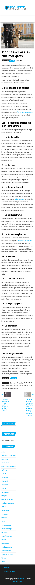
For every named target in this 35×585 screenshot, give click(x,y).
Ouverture (4, 518)
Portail (3, 521)
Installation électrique (7, 503)
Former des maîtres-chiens (14, 386)
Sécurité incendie (6, 536)
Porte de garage (6, 525)
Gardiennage (5, 492)
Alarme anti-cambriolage (8, 456)
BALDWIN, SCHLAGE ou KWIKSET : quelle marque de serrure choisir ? (5, 405)
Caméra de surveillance (8, 466)
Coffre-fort (4, 470)
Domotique (4, 477)
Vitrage (3, 558)
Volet (3, 562)
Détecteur (4, 474)
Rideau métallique (6, 529)
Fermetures (5, 485)
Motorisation (5, 510)
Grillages (4, 496)
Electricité (4, 481)
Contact (6, 568)
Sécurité (14, 378)
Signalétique (5, 543)
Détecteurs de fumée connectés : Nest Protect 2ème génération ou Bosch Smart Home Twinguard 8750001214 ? (29, 408)
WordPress (21, 579)
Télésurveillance (6, 551)
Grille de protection (7, 499)
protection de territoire (25, 241)
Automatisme (5, 463)
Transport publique (7, 554)
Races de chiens (13, 388)
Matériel (3, 507)
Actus (3, 452)
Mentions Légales (9, 571)
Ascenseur (4, 459)
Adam (20, 60)
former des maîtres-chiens (25, 112)
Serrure (3, 540)
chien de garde (19, 199)
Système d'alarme (6, 547)
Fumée (3, 488)
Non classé (4, 514)
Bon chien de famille (16, 383)
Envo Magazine (17, 581)
